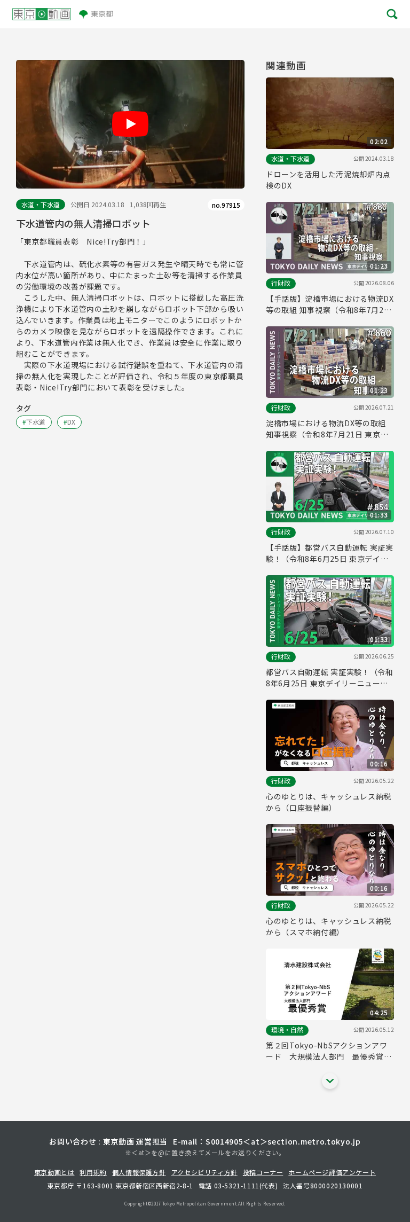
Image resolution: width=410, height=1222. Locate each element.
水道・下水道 (40, 204)
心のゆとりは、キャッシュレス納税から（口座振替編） (328, 802)
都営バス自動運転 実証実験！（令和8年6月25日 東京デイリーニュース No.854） (329, 678)
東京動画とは (54, 1172)
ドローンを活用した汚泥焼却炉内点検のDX (328, 180)
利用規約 (93, 1172)
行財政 (280, 282)
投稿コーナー (263, 1172)
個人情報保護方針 (139, 1172)
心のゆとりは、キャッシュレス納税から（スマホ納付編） (328, 926)
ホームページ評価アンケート (332, 1172)
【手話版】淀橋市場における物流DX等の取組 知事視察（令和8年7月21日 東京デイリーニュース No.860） (330, 304)
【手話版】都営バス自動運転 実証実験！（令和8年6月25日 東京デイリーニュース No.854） (329, 553)
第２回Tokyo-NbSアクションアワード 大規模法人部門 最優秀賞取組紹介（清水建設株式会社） (328, 1051)
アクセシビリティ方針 (204, 1172)
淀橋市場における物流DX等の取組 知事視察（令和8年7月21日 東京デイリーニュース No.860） (327, 429)
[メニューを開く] (391, 14)
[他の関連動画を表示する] (330, 1081)
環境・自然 (287, 1029)
